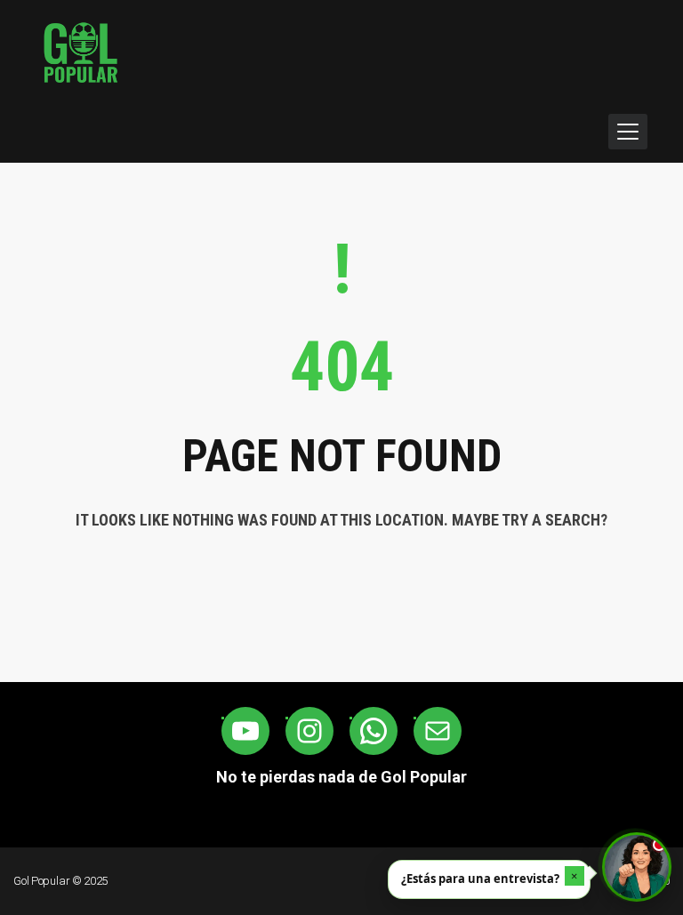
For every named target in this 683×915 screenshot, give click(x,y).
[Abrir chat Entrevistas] (637, 867)
